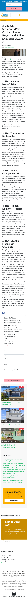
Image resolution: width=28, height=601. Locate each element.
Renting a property (10, 341)
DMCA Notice (21, 571)
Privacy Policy (21, 573)
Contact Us (12, 571)
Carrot (23, 596)
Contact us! (4, 563)
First (5, 350)
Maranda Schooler (9, 47)
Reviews (3, 20)
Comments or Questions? (11, 369)
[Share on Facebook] (3, 313)
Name (6, 346)
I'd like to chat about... (9, 334)
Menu (25, 20)
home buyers (10, 59)
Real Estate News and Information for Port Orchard (14, 576)
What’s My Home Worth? (9, 573)
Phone (5, 358)
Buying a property (10, 338)
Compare (5, 571)
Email (6, 364)
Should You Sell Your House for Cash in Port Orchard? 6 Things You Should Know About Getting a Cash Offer (14, 465)
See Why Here (14, 500)
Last (5, 355)
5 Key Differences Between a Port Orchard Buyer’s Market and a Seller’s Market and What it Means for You (14, 471)
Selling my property (10, 336)
